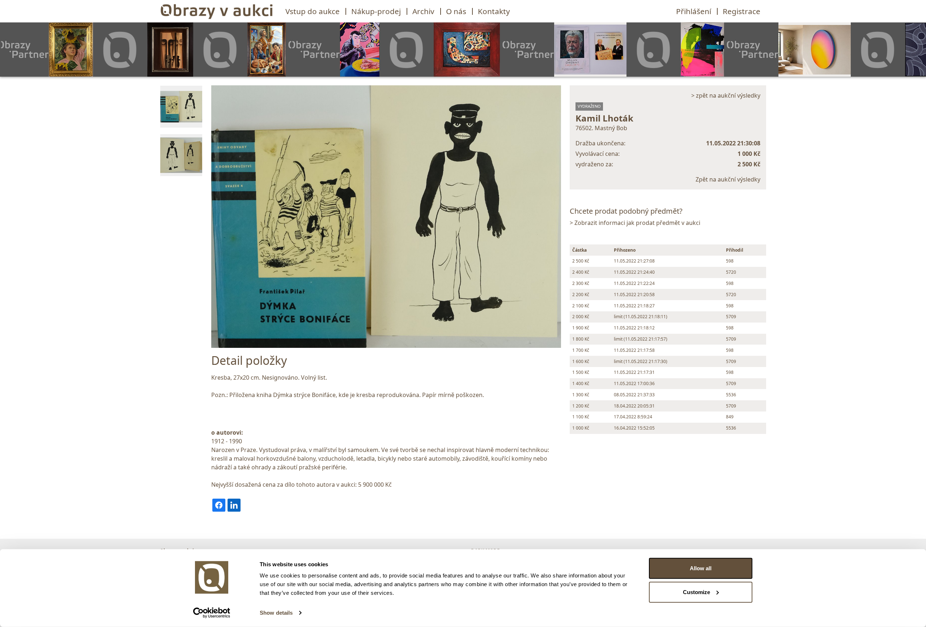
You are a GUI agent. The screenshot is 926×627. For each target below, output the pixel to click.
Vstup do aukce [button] (312, 11)
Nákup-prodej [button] (376, 11)
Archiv (423, 11)
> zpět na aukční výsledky (725, 95)
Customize (696, 592)
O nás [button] (456, 11)
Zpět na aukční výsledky (728, 179)
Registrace (741, 11)
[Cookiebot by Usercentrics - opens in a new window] (211, 612)
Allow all (701, 568)
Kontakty (494, 11)
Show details (276, 613)
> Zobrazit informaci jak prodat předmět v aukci (635, 223)
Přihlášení (693, 11)
